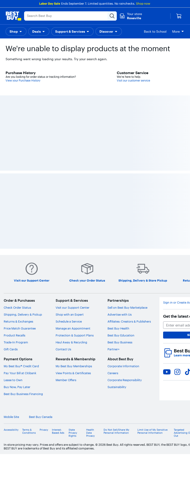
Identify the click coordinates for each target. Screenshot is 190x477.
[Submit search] (112, 16)
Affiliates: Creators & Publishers (129, 321)
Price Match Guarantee (20, 328)
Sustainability (117, 387)
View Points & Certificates (73, 373)
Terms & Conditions (29, 431)
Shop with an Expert (70, 314)
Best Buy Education (121, 335)
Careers (113, 373)
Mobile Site (11, 417)
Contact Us (63, 349)
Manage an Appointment (73, 328)
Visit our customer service (133, 80)
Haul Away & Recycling (71, 342)
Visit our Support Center (72, 307)
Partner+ (114, 349)
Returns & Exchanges (18, 321)
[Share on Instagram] (177, 372)
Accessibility (11, 429)
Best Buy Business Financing (23, 394)
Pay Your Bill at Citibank (20, 373)
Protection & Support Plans (75, 335)
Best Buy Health (118, 328)
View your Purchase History (23, 80)
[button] (16, 31)
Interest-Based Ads (58, 431)
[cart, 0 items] (179, 16)
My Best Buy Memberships (74, 366)
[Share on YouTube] (167, 372)
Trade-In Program (16, 342)
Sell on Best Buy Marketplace (127, 307)
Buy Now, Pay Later (17, 387)
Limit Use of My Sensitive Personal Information (152, 431)
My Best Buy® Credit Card (21, 366)
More (176, 31)
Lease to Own (13, 380)
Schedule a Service (69, 321)
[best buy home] (13, 16)
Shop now (143, 3)
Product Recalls (14, 335)
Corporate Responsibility (125, 380)
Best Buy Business (120, 342)
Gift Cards (11, 349)
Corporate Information (123, 366)
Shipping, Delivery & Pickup (23, 314)
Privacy (44, 429)
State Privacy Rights (73, 432)
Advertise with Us (120, 314)
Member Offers (66, 380)
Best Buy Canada (40, 417)
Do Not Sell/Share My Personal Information (116, 431)
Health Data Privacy (90, 432)
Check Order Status (17, 307)
